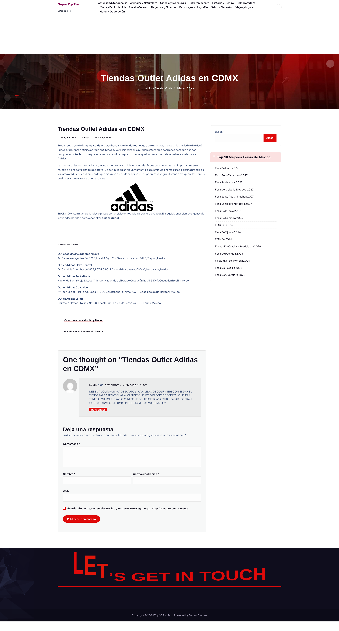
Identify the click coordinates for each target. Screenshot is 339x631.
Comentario (71, 443)
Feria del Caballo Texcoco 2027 (234, 189)
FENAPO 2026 (224, 225)
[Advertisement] (169, 34)
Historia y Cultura (223, 2)
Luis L (93, 385)
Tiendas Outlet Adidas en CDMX (174, 88)
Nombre (69, 473)
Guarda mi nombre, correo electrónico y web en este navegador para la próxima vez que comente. (128, 508)
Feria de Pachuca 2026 (229, 253)
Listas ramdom (246, 2)
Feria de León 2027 (226, 168)
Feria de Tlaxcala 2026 (228, 267)
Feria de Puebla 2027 (228, 210)
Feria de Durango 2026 (229, 217)
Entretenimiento (199, 2)
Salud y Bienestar (222, 7)
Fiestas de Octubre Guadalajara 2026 (238, 246)
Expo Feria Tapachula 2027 (231, 175)
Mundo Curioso (138, 7)
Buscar (219, 131)
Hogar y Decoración (112, 11)
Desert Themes (198, 615)
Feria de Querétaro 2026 (230, 274)
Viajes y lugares (245, 7)
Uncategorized (103, 137)
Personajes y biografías (193, 7)
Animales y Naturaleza (143, 2)
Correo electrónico (146, 473)
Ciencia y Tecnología (173, 2)
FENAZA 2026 (223, 239)
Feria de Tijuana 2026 (228, 232)
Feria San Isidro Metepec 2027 (233, 203)
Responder (98, 409)
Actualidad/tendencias (112, 2)
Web (66, 491)
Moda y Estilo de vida (113, 7)
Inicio (148, 88)
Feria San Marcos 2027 (228, 182)
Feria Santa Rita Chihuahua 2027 (234, 196)
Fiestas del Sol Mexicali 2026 (232, 260)
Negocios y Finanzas (164, 7)
